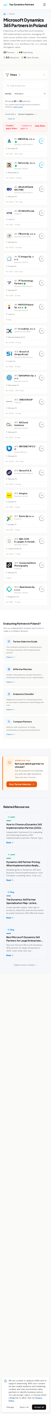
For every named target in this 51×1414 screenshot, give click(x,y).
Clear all (11, 119)
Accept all (39, 1407)
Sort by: (8, 94)
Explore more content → (25, 965)
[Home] (4, 14)
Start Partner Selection (20, 784)
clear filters (40, 125)
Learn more (18, 107)
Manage (10, 1407)
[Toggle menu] (44, 4)
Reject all (24, 1407)
